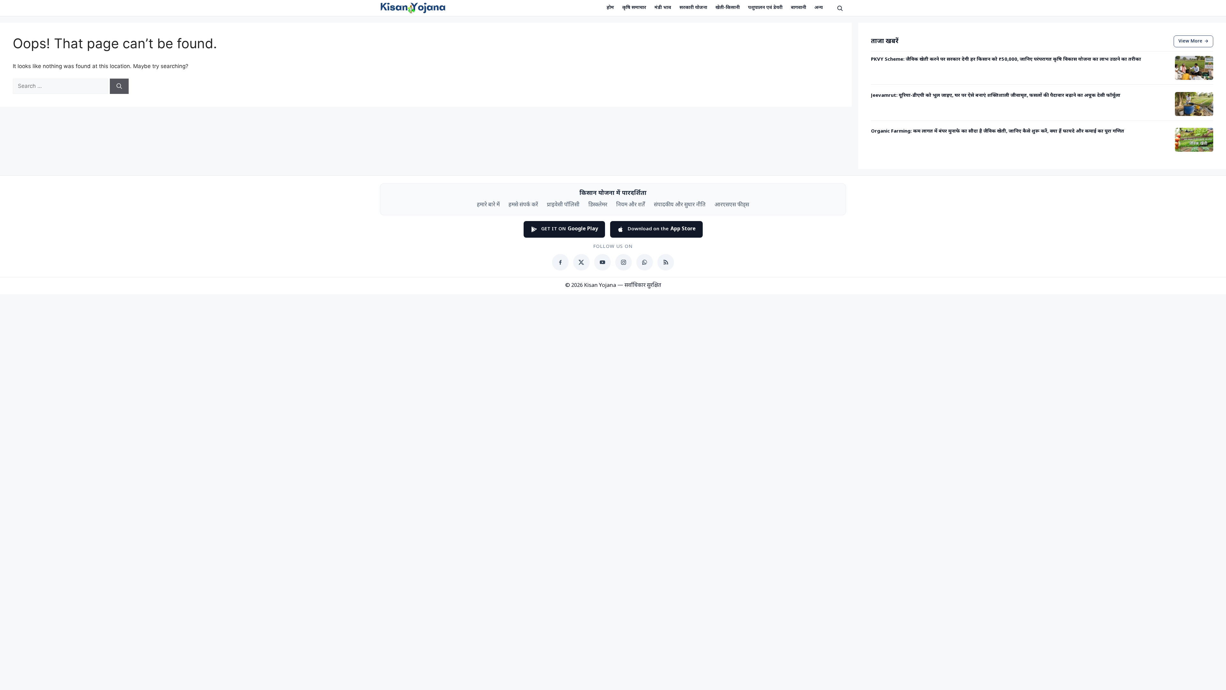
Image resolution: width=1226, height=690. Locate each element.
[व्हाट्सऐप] (644, 262)
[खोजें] (839, 8)
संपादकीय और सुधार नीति (680, 205)
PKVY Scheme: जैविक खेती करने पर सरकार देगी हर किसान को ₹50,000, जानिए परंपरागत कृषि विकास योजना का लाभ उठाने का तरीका (1006, 60)
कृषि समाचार (634, 8)
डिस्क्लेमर (597, 205)
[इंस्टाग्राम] (623, 262)
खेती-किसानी (727, 8)
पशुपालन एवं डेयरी (765, 8)
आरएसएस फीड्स (732, 205)
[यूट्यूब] (602, 262)
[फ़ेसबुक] (560, 262)
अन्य (818, 8)
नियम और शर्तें (630, 205)
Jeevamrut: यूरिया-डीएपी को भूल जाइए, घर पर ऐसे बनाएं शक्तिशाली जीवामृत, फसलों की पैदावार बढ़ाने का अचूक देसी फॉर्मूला (995, 96)
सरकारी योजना (693, 8)
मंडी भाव (663, 8)
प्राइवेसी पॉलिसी (563, 205)
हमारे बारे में (488, 205)
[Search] (119, 86)
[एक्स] (581, 262)
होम (610, 8)
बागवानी (798, 8)
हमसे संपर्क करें (523, 205)
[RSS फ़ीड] (665, 262)
